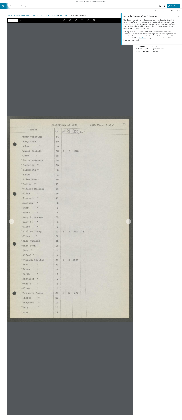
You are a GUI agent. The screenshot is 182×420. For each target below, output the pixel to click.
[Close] (179, 16)
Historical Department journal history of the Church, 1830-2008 (33, 15)
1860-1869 (63, 15)
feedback (142, 38)
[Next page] (128, 221)
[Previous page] (11, 221)
